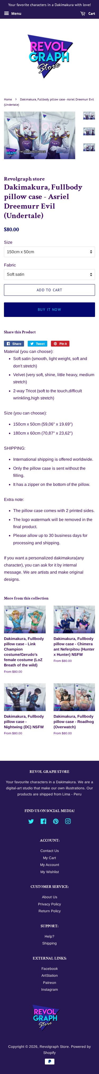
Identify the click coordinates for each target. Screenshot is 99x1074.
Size (8, 242)
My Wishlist (49, 872)
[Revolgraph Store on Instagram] (68, 822)
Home (8, 99)
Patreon (49, 983)
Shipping (49, 943)
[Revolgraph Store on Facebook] (43, 822)
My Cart (49, 858)
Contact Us (49, 851)
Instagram (49, 990)
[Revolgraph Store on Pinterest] (56, 822)
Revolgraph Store (54, 1047)
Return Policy (50, 911)
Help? (49, 936)
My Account (49, 865)
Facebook (49, 969)
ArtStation (49, 976)
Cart (91, 13)
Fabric (10, 265)
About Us (49, 897)
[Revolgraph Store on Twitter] (31, 822)
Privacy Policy (49, 904)
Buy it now (49, 309)
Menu (15, 13)
